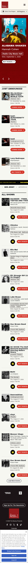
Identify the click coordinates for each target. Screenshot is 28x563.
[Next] (8, 79)
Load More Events (14, 481)
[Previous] (3, 79)
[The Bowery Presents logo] (5, 5)
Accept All (14, 560)
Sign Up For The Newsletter (14, 505)
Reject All (14, 555)
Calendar (14, 528)
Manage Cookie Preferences (14, 551)
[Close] (26, 532)
